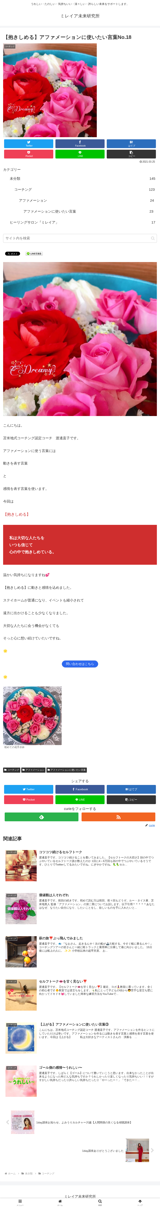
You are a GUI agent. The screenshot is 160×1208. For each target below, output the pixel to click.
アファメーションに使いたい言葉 (88, 211)
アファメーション (86, 200)
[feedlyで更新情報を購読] (41, 816)
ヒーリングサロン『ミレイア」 (83, 222)
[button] (131, 154)
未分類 (83, 179)
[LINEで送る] (34, 253)
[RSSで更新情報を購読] (118, 816)
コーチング (84, 189)
